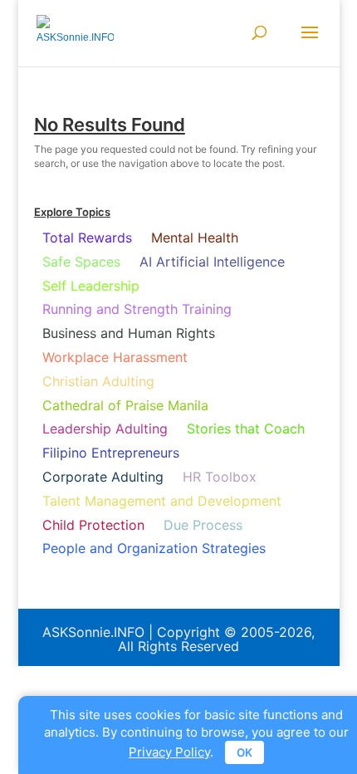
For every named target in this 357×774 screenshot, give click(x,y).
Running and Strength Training (137, 309)
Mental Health (194, 237)
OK (244, 752)
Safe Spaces (81, 261)
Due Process (203, 525)
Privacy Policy (169, 752)
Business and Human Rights (128, 333)
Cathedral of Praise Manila (125, 405)
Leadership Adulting (105, 428)
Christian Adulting (98, 381)
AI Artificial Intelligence (212, 261)
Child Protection (93, 525)
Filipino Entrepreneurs (110, 452)
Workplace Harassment (115, 357)
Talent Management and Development (161, 500)
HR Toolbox (220, 476)
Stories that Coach (246, 428)
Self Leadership (90, 285)
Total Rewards (87, 237)
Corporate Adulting (103, 476)
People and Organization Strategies (154, 548)
